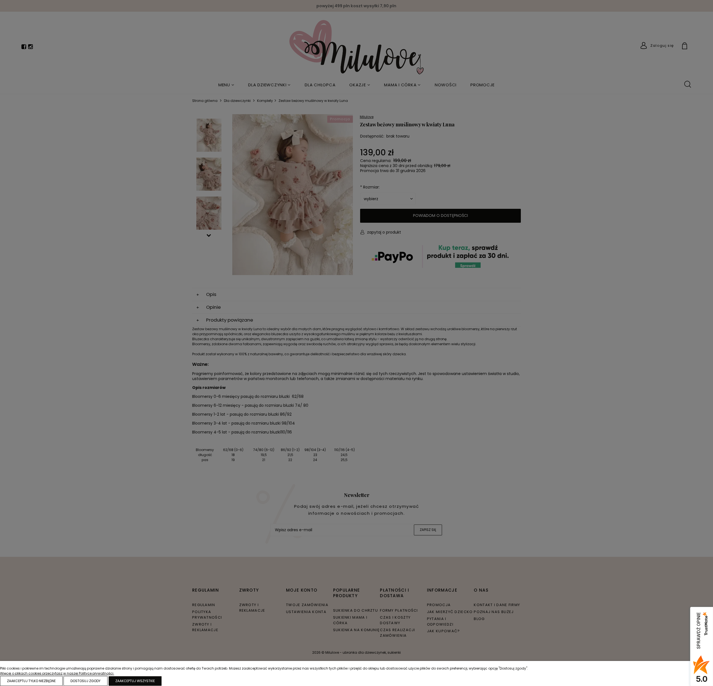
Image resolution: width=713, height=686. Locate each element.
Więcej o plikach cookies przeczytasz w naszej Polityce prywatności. (57, 673)
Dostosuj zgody (85, 680)
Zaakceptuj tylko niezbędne (31, 680)
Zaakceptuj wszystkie (135, 680)
